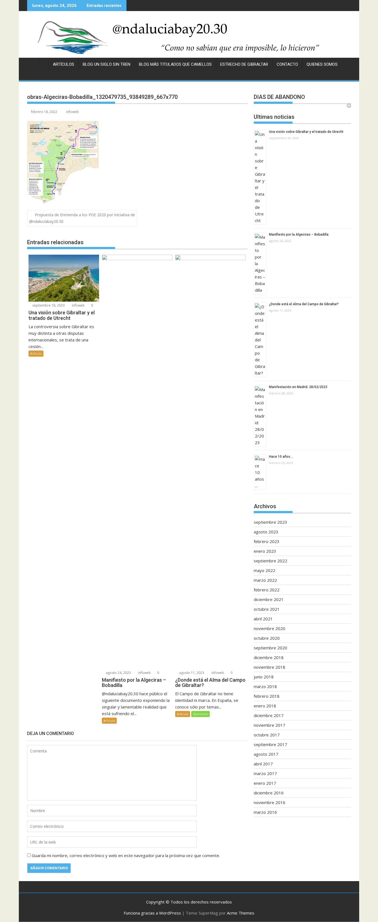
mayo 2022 (264, 570)
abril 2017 (263, 763)
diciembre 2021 (269, 599)
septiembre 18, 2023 (48, 305)
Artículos (63, 64)
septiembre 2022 (270, 560)
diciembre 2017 (269, 715)
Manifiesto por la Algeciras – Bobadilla (298, 234)
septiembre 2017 (270, 744)
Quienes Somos (322, 64)
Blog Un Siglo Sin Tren (106, 64)
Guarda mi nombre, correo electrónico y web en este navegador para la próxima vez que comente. (126, 855)
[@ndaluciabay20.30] (189, 37)
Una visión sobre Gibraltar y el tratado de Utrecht (306, 132)
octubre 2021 (267, 609)
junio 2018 (264, 676)
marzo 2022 (265, 580)
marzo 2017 (265, 773)
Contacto (287, 64)
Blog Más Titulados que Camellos (175, 64)
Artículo (36, 353)
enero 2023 (265, 551)
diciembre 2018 (269, 657)
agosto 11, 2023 (191, 672)
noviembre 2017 (269, 725)
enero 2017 (265, 783)
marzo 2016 (265, 812)
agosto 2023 (266, 531)
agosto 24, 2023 (118, 672)
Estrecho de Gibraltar (244, 64)
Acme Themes (240, 913)
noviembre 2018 (269, 667)
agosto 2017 (266, 754)
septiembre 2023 (270, 522)
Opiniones (200, 714)
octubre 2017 (267, 734)
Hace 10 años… (281, 457)
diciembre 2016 (269, 792)
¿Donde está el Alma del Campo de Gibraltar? (304, 304)
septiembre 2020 (270, 647)
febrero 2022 (266, 589)
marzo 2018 (265, 686)
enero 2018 (265, 705)
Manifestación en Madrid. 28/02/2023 (298, 387)
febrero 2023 (266, 541)
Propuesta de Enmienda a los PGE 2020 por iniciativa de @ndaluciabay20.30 (82, 218)
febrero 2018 (266, 696)
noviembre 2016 (269, 802)
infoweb (72, 111)
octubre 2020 (267, 638)
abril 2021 (263, 618)
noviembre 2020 (269, 628)
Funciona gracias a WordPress (152, 913)
